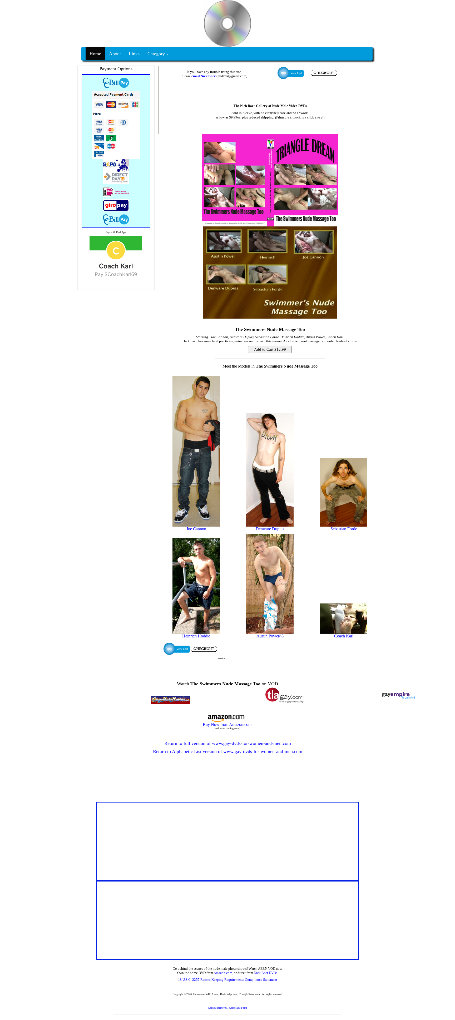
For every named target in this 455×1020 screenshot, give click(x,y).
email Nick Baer (203, 76)
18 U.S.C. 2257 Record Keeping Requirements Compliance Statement (227, 980)
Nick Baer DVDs (265, 973)
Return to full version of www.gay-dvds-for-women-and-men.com (227, 743)
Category (156, 53)
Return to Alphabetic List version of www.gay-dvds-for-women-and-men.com (227, 751)
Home (95, 53)
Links (134, 53)
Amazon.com (223, 973)
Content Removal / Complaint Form (227, 1007)
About (115, 53)
